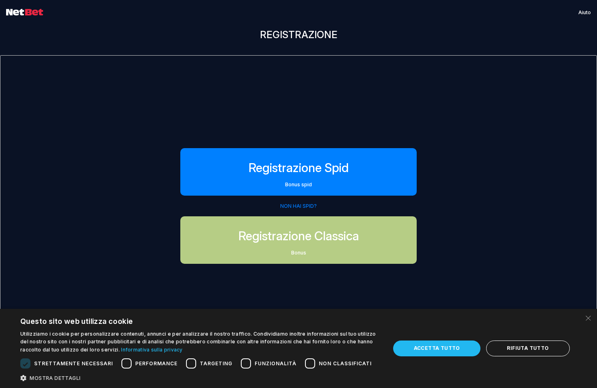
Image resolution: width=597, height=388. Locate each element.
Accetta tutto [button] (437, 348)
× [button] (588, 318)
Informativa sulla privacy (152, 350)
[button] (199, 377)
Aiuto (584, 12)
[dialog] (298, 348)
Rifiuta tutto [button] (528, 348)
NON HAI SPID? (298, 206)
